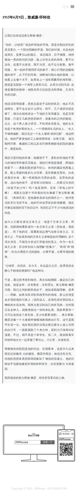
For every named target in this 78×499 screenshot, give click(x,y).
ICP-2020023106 (57, 488)
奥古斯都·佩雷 (33, 35)
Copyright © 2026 (22, 488)
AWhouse (40, 488)
